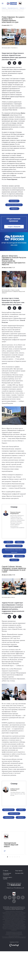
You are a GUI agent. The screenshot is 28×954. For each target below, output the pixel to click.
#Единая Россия (8, 809)
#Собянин (20, 817)
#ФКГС (8, 556)
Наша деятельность (13, 8)
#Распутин (14, 560)
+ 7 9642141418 (14, 885)
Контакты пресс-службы (7, 878)
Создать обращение (14, 226)
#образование (8, 817)
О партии (5, 870)
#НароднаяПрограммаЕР (14, 546)
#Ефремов (14, 208)
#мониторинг (14, 201)
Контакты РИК (19, 873)
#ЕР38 (8, 542)
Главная (4, 8)
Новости (22, 8)
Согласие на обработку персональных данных (14, 937)
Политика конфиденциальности (14, 933)
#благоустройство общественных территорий (14, 551)
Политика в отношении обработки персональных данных (14, 935)
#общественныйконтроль (14, 204)
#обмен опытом (14, 813)
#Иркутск (19, 542)
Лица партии (18, 870)
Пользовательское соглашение (14, 931)
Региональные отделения (7, 874)
